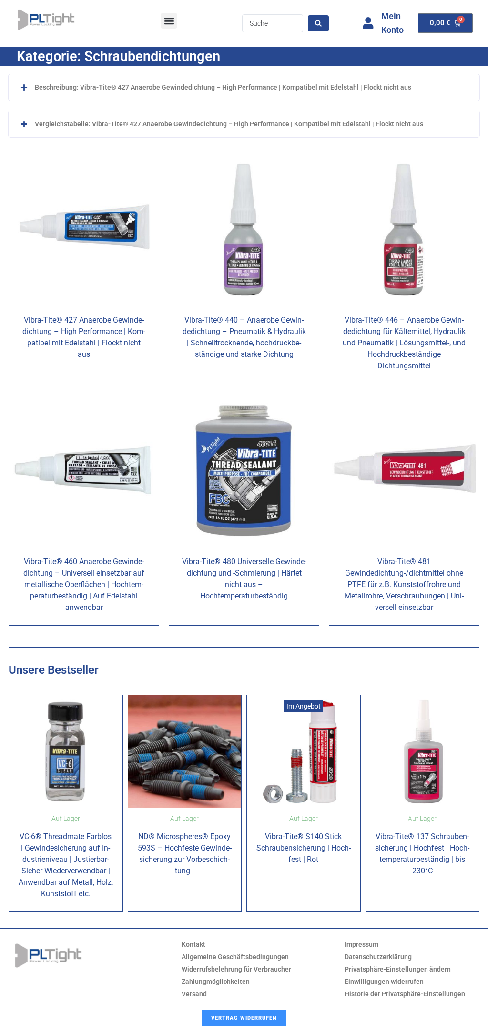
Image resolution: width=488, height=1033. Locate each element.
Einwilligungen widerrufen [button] (384, 981)
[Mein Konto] (368, 23)
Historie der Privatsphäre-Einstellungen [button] (405, 994)
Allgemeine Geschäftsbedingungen (235, 957)
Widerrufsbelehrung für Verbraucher (236, 969)
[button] (169, 21)
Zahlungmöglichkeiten (216, 981)
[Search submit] (318, 23)
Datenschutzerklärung (378, 957)
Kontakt (193, 944)
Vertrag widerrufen (244, 1018)
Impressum (361, 944)
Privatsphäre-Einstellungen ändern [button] (398, 969)
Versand (194, 994)
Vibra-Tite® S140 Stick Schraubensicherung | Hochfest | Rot (303, 848)
